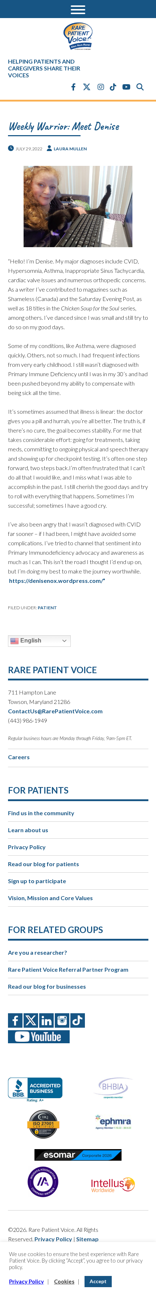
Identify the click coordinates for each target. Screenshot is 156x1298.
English (30, 640)
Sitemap (87, 1238)
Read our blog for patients (43, 863)
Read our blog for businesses (47, 986)
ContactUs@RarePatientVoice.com (55, 711)
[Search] (140, 86)
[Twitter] (86, 87)
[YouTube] (126, 86)
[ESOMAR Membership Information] (78, 1155)
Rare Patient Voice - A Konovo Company (78, 36)
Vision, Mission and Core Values (50, 897)
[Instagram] (101, 86)
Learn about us (28, 829)
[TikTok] (113, 86)
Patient (47, 607)
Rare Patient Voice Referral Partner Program (68, 969)
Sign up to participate (37, 880)
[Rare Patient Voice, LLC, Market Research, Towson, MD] (38, 1083)
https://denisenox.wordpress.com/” (57, 580)
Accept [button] (98, 1281)
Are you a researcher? (37, 952)
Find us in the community (41, 812)
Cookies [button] (64, 1281)
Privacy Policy (27, 846)
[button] (78, 9)
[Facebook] (73, 86)
